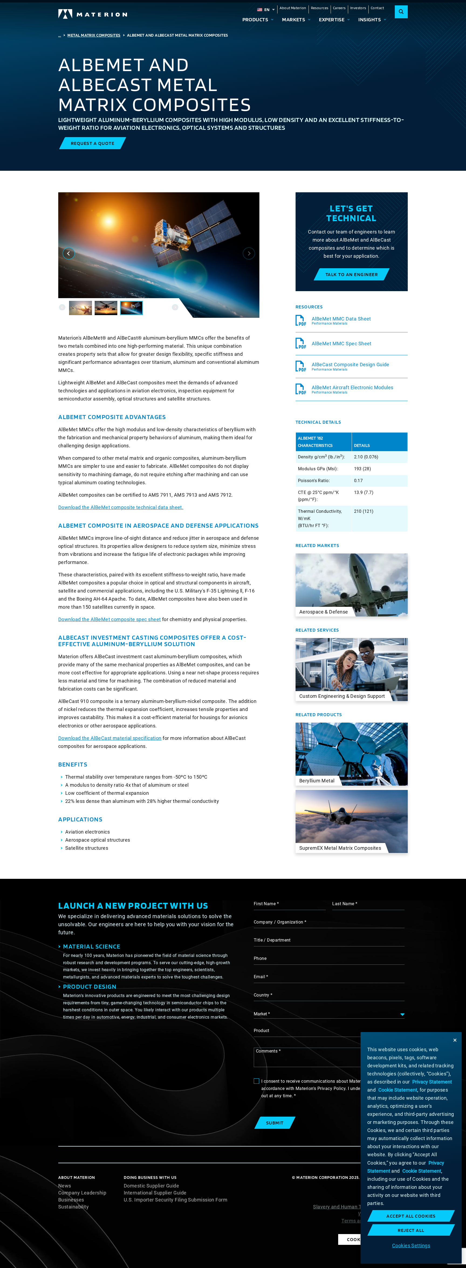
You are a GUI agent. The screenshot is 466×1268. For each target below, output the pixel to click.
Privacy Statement (387, 1200)
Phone (260, 958)
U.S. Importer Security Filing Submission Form (175, 1200)
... (59, 35)
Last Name (343, 903)
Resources (319, 8)
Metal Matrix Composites (93, 35)
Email (259, 976)
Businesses (71, 1200)
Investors (358, 8)
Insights (369, 19)
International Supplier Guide (155, 1193)
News (64, 1186)
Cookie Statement (387, 1193)
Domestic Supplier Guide (151, 1186)
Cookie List (395, 1186)
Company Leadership (82, 1193)
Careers (339, 8)
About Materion (293, 8)
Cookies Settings (411, 1245)
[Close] (455, 1040)
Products (255, 19)
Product (261, 1030)
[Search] (401, 11)
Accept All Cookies (411, 1216)
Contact (377, 8)
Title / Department (272, 940)
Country (261, 995)
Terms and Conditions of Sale (374, 1221)
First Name (265, 903)
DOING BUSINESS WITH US (150, 1177)
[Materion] (93, 14)
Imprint (400, 1228)
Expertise (331, 19)
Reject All (411, 1230)
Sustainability (73, 1207)
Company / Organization (278, 922)
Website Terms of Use (383, 1214)
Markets (293, 19)
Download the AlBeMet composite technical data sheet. (120, 507)
